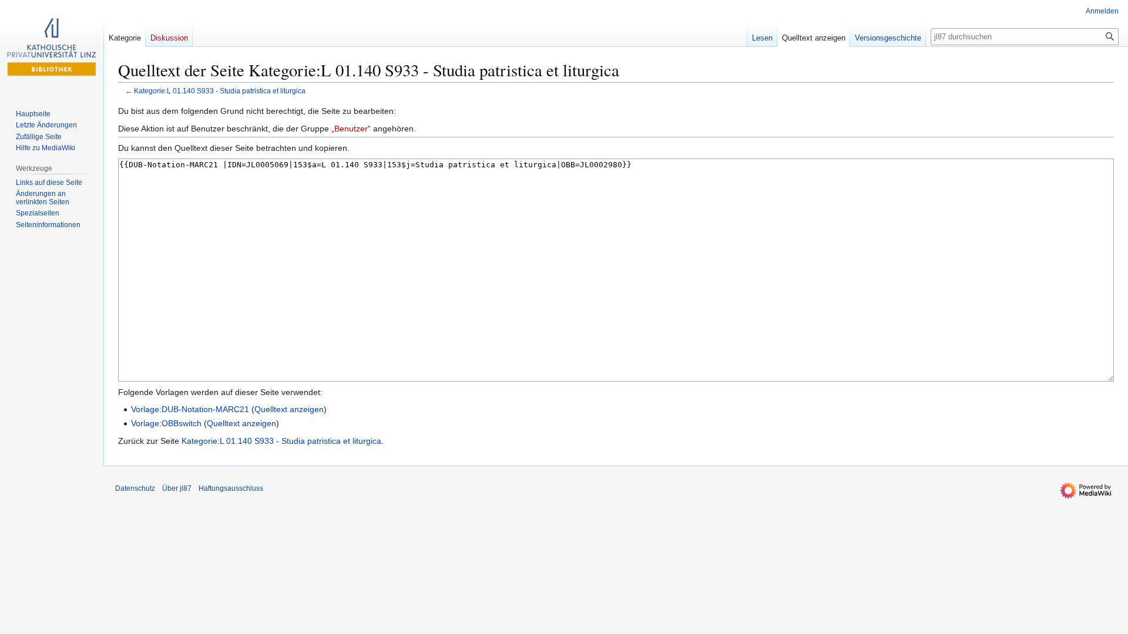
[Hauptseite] (52, 47)
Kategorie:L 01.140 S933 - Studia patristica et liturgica (220, 91)
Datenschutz (135, 488)
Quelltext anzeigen (289, 409)
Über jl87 (177, 488)
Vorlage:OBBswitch (166, 423)
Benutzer (351, 128)
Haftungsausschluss (231, 488)
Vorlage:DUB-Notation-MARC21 (190, 409)
